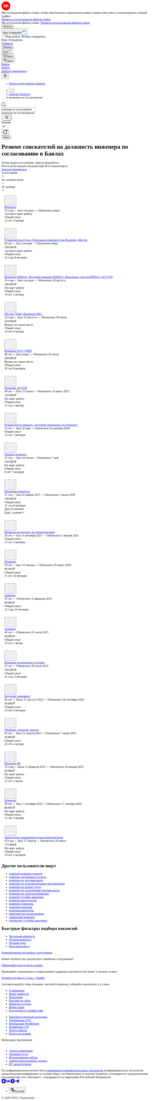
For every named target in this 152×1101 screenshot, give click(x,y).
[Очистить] (6, 118)
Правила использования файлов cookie (65, 22)
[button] (5, 64)
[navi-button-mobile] (5, 76)
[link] (7, 56)
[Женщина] (10, 588)
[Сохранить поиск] (5, 132)
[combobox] (18, 109)
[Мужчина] (10, 200)
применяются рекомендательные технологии (75, 1070)
